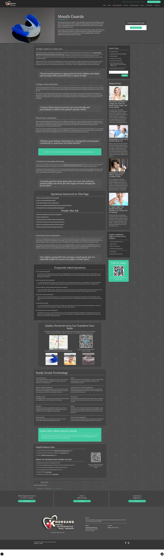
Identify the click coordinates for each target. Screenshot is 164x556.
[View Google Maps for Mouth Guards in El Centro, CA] (58, 349)
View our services (136, 27)
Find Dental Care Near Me (116, 254)
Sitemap (41, 543)
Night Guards (113, 244)
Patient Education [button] (134, 5)
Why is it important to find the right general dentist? (50, 227)
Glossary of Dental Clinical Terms (62, 450)
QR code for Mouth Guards (40, 485)
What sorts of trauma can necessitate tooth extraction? (51, 222)
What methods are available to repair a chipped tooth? (50, 219)
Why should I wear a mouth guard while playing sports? (51, 208)
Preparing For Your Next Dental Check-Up (118, 140)
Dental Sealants (113, 56)
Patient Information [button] (117, 5)
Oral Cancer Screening (115, 58)
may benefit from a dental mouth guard (72, 164)
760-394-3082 (89, 436)
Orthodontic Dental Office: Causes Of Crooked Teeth (116, 175)
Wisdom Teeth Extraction (116, 248)
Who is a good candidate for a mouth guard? (48, 198)
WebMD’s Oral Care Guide (47, 455)
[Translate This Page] (162, 554)
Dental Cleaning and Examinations (118, 54)
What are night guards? (43, 217)
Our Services (82, 501)
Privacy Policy (36, 543)
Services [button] (126, 5)
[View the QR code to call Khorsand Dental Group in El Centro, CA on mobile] (119, 275)
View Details (48, 472)
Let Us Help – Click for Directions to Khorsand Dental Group (58, 350)
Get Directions (27, 501)
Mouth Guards (44, 482)
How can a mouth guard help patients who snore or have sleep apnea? (54, 205)
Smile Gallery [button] (149, 5)
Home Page (63, 453)
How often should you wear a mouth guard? (48, 203)
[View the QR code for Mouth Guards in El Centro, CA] (86, 347)
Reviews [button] (142, 5)
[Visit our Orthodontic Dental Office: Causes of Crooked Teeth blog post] (118, 171)
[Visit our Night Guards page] (88, 364)
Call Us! (154, 1)
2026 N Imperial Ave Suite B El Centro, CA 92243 (135, 1)
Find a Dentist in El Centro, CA (117, 68)
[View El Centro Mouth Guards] (27, 42)
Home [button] (104, 5)
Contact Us (137, 501)
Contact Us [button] (157, 5)
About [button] (109, 5)
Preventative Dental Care (116, 60)
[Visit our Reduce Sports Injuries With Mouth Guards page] (51, 364)
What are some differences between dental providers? (50, 224)
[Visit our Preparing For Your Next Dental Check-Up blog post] (118, 137)
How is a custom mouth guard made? (46, 200)
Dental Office (113, 251)
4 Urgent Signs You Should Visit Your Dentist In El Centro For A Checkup (118, 209)
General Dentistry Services (116, 241)
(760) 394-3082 (89, 33)
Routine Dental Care (115, 246)
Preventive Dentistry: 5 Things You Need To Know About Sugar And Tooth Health (118, 104)
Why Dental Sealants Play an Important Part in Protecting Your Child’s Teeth (118, 64)
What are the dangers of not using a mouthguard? (49, 214)
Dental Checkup (114, 51)
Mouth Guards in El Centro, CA (87, 152)
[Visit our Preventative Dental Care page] (70, 364)
